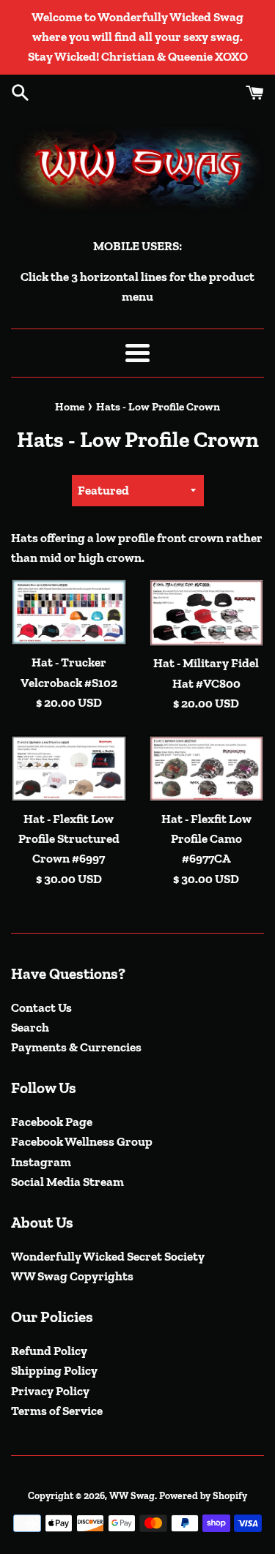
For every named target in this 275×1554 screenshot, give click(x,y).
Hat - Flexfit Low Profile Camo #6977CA (206, 838)
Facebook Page (51, 1121)
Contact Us (41, 1007)
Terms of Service (57, 1410)
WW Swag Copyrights (72, 1276)
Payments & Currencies (76, 1047)
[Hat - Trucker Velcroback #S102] (69, 612)
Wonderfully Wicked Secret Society (108, 1256)
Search (30, 1027)
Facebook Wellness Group (82, 1141)
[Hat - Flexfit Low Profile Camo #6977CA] (207, 768)
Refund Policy (49, 1350)
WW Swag (132, 1495)
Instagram (41, 1162)
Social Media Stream (67, 1181)
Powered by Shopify (203, 1495)
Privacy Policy (50, 1391)
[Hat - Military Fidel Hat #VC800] (207, 612)
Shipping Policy (54, 1370)
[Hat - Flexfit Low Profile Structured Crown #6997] (69, 768)
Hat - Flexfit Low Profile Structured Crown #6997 (69, 838)
